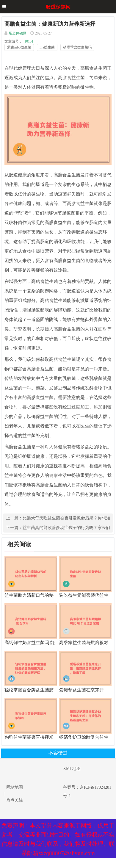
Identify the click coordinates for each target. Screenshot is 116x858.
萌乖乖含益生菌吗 (77, 47)
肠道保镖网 (17, 33)
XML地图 (72, 768)
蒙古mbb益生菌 (19, 47)
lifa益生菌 (47, 47)
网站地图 (14, 787)
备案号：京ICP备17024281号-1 (87, 791)
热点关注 (14, 800)
